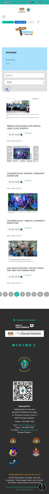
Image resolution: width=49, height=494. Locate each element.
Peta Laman (29, 489)
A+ (25, 2)
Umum (8, 64)
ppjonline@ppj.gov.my (27, 425)
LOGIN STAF (19, 22)
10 (40, 294)
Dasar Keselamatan (37, 487)
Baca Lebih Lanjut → (15, 141)
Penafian (20, 489)
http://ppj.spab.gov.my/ (29, 430)
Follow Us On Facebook (26, 320)
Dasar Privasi (24, 487)
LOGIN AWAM (7, 22)
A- (19, 2)
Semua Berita (10, 60)
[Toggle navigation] (4, 17)
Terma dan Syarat (11, 487)
